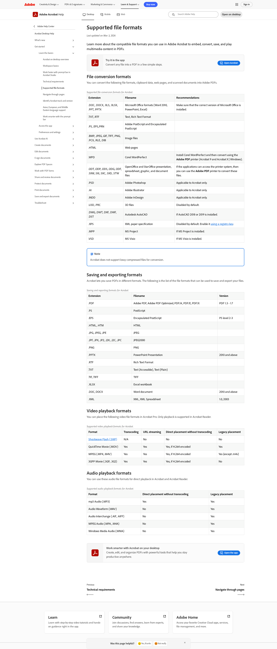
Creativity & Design (47, 4)
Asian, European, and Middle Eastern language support (55, 109)
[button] (236, 4)
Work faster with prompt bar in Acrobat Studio (56, 74)
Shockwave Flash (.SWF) (102, 439)
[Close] (184, 642)
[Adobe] (29, 4)
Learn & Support (129, 4)
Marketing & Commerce (102, 4)
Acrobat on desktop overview (56, 59)
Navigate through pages (53, 94)
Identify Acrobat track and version (58, 100)
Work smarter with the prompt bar (56, 118)
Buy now (150, 4)
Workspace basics (51, 65)
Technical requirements (53, 81)
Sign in (246, 4)
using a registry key (222, 224)
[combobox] (193, 14)
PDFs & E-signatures (73, 4)
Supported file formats (53, 88)
